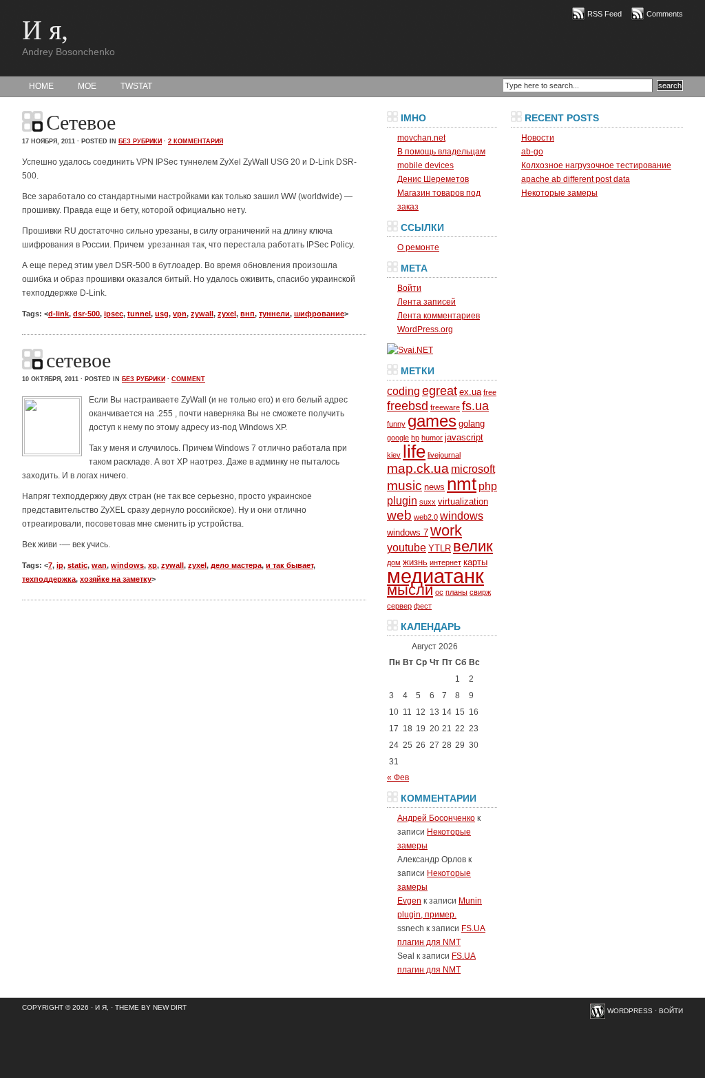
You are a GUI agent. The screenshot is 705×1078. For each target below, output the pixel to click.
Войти (409, 288)
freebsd (407, 406)
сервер (399, 606)
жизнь (415, 562)
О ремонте (418, 247)
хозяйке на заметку (115, 579)
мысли (410, 589)
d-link (58, 313)
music (404, 485)
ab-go (532, 151)
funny (396, 424)
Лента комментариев (438, 316)
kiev (394, 455)
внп (247, 313)
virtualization (463, 501)
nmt (461, 484)
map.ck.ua (418, 468)
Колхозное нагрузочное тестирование (596, 165)
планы (456, 592)
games (432, 420)
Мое (87, 86)
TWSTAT (136, 86)
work (446, 530)
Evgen (409, 901)
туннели (274, 313)
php (487, 486)
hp (415, 438)
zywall (202, 313)
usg (162, 313)
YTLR (439, 548)
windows (127, 565)
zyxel (227, 313)
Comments (664, 14)
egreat (439, 391)
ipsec (113, 313)
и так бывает (289, 565)
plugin (402, 501)
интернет (445, 562)
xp (152, 565)
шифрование (319, 313)
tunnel (139, 313)
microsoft (473, 469)
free (489, 392)
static (77, 565)
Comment (188, 379)
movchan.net (421, 138)
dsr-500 (86, 313)
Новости (537, 138)
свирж (480, 592)
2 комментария (195, 141)
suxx (427, 502)
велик (473, 546)
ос (439, 592)
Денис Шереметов (433, 179)
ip (59, 565)
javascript (464, 437)
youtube (406, 547)
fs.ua (475, 406)
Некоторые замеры (559, 193)
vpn (180, 313)
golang (472, 423)
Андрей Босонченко (436, 818)
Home (41, 86)
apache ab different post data (575, 179)
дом (394, 562)
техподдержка (49, 579)
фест (423, 606)
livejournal (444, 455)
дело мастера (236, 565)
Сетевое (81, 122)
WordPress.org (425, 329)
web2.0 (426, 517)
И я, (45, 29)
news (434, 487)
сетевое (78, 360)
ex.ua (470, 392)
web (399, 515)
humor (432, 438)
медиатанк (435, 576)
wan (99, 565)
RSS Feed (604, 14)
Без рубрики (140, 141)
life (414, 451)
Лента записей (426, 302)
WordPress (630, 1011)
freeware (445, 407)
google (398, 438)
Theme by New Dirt (151, 1007)
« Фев (398, 777)
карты (475, 562)
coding (403, 391)
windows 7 (407, 532)
